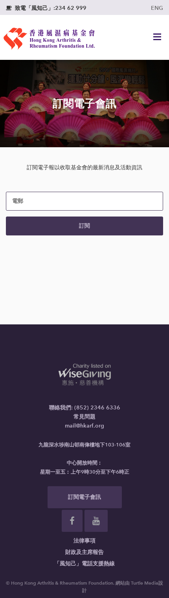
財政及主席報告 (84, 552)
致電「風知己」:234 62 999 (46, 8)
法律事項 (84, 540)
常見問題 (84, 416)
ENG (157, 8)
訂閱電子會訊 (84, 497)
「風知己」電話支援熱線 (84, 563)
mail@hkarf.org (84, 425)
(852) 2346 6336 (97, 407)
